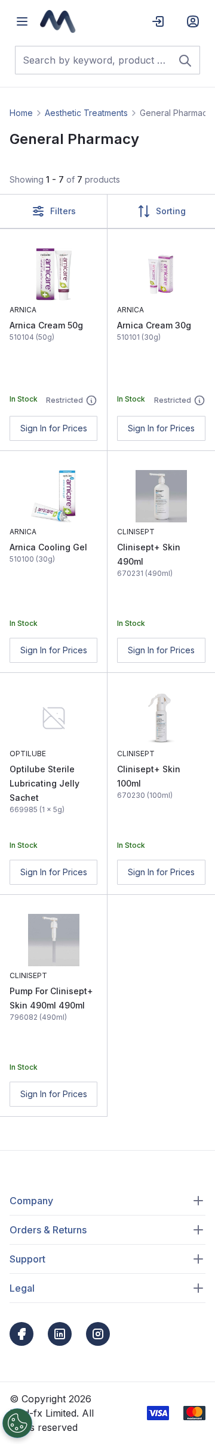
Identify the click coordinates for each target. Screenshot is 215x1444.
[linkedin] (60, 1334)
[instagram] (98, 1334)
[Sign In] (158, 21)
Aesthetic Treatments (86, 113)
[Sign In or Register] (193, 21)
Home (21, 113)
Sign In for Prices (53, 428)
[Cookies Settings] (17, 1423)
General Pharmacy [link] (176, 113)
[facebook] (21, 1334)
